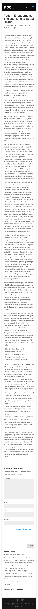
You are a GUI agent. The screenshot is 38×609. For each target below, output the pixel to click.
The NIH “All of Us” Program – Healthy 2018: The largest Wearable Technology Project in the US (18, 576)
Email (6, 511)
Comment (7, 478)
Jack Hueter (9, 25)
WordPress (19, 606)
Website (6, 519)
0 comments (19, 28)
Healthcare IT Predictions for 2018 (15, 555)
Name (6, 502)
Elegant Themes (18, 604)
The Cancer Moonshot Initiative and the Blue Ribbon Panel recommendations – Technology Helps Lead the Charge (18, 568)
